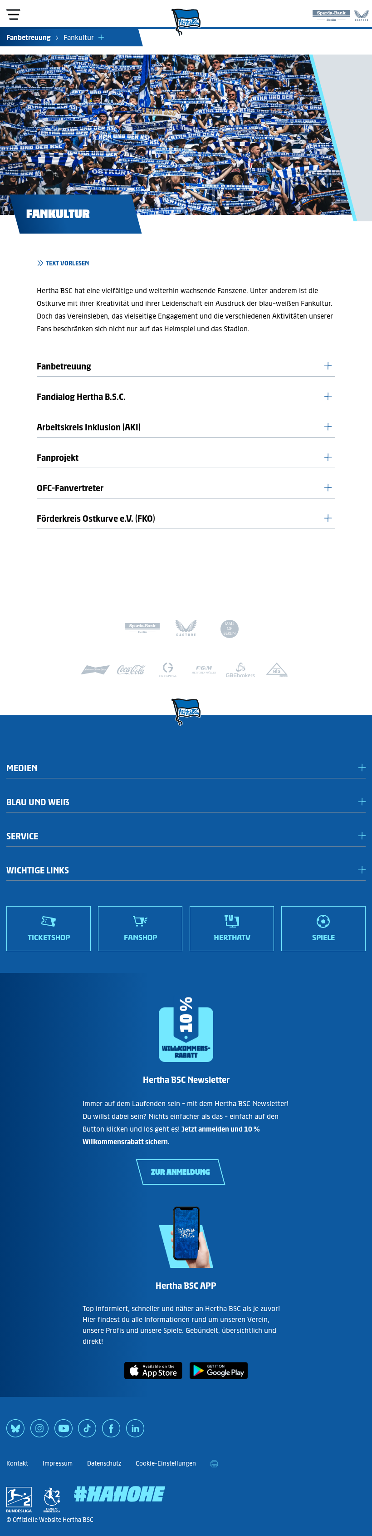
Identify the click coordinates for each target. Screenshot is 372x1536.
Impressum (58, 1463)
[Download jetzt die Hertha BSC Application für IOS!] (153, 1380)
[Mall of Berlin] (229, 630)
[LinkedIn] (135, 1431)
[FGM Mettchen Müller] (204, 670)
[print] (214, 1463)
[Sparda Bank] (331, 14)
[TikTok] (87, 1431)
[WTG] (276, 670)
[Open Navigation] (13, 14)
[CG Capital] (167, 670)
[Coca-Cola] (131, 670)
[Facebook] (111, 1431)
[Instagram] (39, 1431)
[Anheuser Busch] (95, 670)
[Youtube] (63, 1431)
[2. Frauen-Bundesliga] (51, 1499)
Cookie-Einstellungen (166, 1463)
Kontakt (17, 1463)
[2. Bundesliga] (19, 1499)
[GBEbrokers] (240, 670)
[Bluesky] (15, 1431)
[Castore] (361, 14)
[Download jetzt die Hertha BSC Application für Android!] (219, 1380)
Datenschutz (104, 1463)
